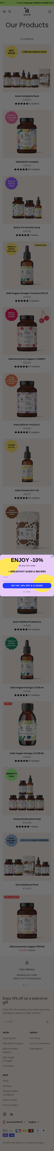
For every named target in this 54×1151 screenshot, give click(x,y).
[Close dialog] (52, 557)
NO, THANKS (27, 591)
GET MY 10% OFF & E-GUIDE (27, 585)
